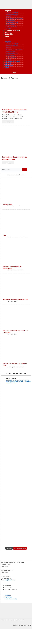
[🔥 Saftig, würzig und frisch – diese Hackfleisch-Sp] (16, 447)
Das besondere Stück (12, 14)
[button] (16, 593)
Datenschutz (8, 587)
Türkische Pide (7, 204)
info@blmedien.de (10, 580)
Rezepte (8, 32)
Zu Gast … (9, 28)
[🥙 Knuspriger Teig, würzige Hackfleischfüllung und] (16, 393)
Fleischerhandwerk (12, 30)
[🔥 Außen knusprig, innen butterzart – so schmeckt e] (16, 501)
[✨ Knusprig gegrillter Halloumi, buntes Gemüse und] (16, 483)
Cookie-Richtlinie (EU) (11, 589)
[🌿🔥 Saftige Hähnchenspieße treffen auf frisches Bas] (16, 429)
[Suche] (24, 169)
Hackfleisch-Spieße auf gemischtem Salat (15, 299)
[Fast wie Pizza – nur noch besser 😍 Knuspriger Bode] (16, 519)
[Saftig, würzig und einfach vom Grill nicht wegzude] (16, 465)
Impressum (8, 585)
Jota (4, 235)
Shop (7, 36)
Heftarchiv (9, 34)
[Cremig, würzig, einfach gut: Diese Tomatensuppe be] (16, 537)
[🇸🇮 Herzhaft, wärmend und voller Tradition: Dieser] (16, 411)
